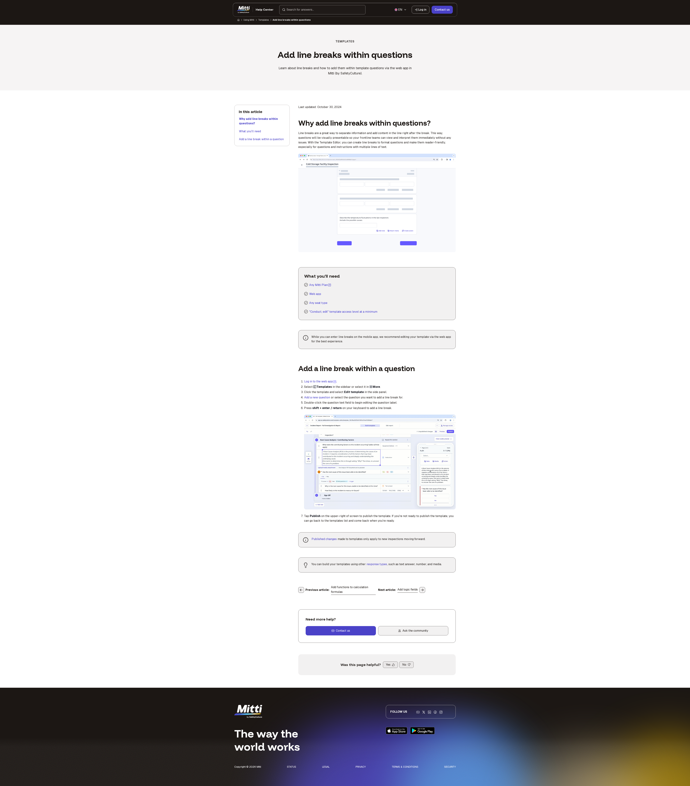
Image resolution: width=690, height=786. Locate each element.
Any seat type (318, 303)
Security (450, 766)
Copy (345, 158)
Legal (326, 766)
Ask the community (415, 631)
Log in (422, 10)
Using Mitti (248, 20)
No (404, 665)
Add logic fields (407, 589)
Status (291, 766)
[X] (424, 712)
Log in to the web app (320, 381)
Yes (388, 665)
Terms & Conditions (405, 766)
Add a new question (317, 397)
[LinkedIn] (429, 712)
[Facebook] (435, 712)
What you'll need (250, 131)
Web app (315, 294)
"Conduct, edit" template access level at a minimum (343, 312)
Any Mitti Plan (318, 285)
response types (377, 564)
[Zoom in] (305, 158)
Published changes (324, 539)
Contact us (442, 10)
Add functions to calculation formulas (349, 589)
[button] (322, 9)
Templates (263, 20)
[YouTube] (418, 712)
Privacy (361, 766)
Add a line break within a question (261, 139)
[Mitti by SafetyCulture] (243, 9)
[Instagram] (441, 712)
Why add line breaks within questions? (258, 121)
